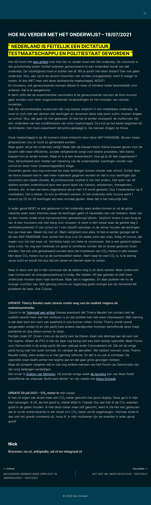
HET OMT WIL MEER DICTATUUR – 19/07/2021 (119, 471)
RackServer (89, 3)
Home (7, 3)
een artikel (40, 62)
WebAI (100, 3)
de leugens (98, 374)
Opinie (15, 3)
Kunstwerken (26, 3)
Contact (65, 3)
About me (55, 3)
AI (36, 3)
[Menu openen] (144, 13)
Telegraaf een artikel (40, 312)
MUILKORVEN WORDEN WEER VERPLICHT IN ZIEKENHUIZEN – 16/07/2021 (30, 473)
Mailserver (76, 3)
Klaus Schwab (106, 379)
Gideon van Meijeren (40, 374)
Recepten (43, 3)
